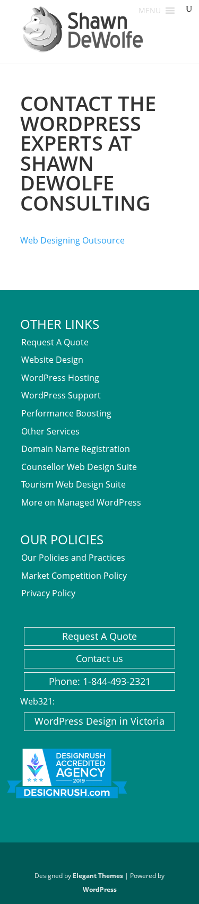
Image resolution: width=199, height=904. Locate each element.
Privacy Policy (48, 593)
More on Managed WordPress (81, 502)
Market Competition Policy (74, 575)
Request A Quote (55, 342)
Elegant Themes (98, 875)
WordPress (100, 889)
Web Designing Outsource (72, 240)
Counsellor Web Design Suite (79, 467)
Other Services (50, 431)
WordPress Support (61, 395)
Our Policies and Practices (73, 557)
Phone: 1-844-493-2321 (100, 681)
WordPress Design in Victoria (99, 721)
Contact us (99, 658)
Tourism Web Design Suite (73, 484)
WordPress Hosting (60, 378)
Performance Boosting (66, 413)
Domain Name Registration (75, 449)
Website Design (52, 360)
